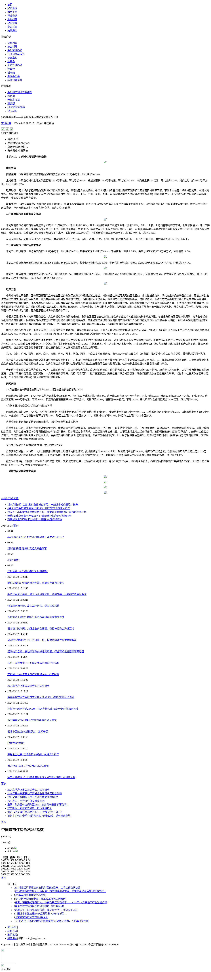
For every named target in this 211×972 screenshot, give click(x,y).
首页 (9, 4)
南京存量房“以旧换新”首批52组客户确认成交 (32, 720)
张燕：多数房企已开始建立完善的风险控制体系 (33, 663)
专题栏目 (12, 27)
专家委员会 (13, 76)
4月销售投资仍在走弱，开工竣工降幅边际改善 (40, 898)
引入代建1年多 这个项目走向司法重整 (28, 766)
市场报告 (6, 123)
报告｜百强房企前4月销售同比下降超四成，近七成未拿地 (38, 815)
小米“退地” (13, 560)
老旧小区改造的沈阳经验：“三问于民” (28, 731)
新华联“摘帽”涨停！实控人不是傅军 (27, 548)
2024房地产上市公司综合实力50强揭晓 (28, 686)
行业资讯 (12, 15)
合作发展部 (13, 99)
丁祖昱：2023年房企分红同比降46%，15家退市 (33, 674)
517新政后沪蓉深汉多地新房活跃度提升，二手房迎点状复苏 (47, 887)
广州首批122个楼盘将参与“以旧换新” (27, 571)
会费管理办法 (14, 65)
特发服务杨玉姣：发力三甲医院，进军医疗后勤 (33, 605)
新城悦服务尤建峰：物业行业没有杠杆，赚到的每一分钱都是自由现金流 (47, 594)
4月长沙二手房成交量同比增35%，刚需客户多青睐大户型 (38, 508)
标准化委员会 (14, 80)
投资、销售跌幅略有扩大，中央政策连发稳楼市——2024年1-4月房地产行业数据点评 (61, 902)
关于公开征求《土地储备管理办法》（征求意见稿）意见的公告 (41, 777)
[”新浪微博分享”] (3, 129)
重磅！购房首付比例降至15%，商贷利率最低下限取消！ (38, 804)
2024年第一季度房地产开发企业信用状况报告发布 (34, 793)
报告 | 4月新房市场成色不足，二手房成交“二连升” (34, 812)
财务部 (11, 103)
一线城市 (6, 498)
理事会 (11, 69)
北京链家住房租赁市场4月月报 (31, 917)
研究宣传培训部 (16, 107)
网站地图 (12, 938)
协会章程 (12, 57)
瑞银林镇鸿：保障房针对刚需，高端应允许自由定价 (35, 583)
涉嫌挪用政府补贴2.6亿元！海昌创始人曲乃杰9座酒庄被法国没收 (42, 708)
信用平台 (12, 12)
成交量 (15, 498)
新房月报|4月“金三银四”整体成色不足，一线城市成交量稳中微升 (42, 504)
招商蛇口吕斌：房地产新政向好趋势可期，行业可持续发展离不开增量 (45, 651)
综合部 (11, 96)
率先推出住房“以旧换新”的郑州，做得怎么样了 (33, 754)
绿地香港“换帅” (15, 743)
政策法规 (12, 23)
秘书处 (11, 72)
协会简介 (12, 43)
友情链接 (12, 934)
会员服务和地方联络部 (19, 92)
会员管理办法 (14, 50)
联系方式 (12, 931)
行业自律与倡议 (16, 54)
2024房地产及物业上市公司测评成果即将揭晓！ (33, 797)
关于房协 (12, 30)
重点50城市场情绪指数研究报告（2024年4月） (40, 906)
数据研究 (12, 19)
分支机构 (12, 111)
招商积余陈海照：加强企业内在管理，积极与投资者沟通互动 (40, 628)
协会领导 (12, 46)
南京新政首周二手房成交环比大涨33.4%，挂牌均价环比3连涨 (40, 697)
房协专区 (12, 8)
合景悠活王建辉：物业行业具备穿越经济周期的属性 (35, 617)
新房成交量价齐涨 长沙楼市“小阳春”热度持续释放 (34, 519)
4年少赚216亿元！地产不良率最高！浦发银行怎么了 (35, 537)
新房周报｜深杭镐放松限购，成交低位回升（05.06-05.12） (47, 910)
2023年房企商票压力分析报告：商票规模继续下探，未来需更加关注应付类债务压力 (60, 891)
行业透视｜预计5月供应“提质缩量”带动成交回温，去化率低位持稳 (52, 921)
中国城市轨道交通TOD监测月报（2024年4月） (40, 913)
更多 (15, 525)
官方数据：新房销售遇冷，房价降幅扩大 (29, 808)
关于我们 (12, 927)
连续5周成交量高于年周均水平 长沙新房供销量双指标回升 (39, 515)
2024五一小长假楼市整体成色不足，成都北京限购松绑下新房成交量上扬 (47, 512)
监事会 (11, 61)
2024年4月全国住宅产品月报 (30, 895)
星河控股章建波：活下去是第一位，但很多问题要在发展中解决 (42, 640)
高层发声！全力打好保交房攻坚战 (25, 801)
